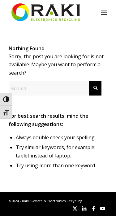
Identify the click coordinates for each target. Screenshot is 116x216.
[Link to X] (74, 208)
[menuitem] (104, 12)
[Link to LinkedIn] (84, 208)
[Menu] (104, 12)
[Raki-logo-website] (48, 12)
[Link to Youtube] (102, 208)
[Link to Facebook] (93, 208)
